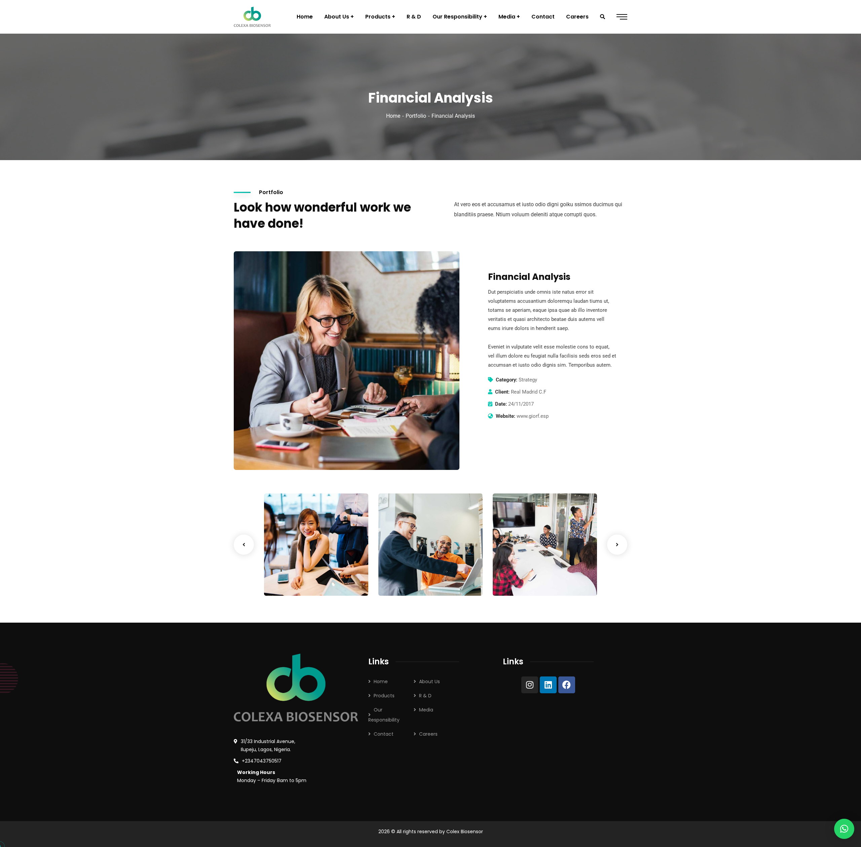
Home (393, 116)
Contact (384, 734)
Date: (501, 404)
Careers (428, 734)
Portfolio (416, 116)
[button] (844, 829)
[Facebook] (566, 684)
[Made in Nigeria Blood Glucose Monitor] (252, 17)
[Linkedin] (548, 684)
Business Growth (300, 571)
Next (617, 545)
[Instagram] (529, 684)
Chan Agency (524, 571)
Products (384, 695)
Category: (506, 380)
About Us (429, 681)
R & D (425, 695)
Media (426, 709)
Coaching (286, 582)
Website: (505, 416)
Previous (244, 545)
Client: (502, 392)
